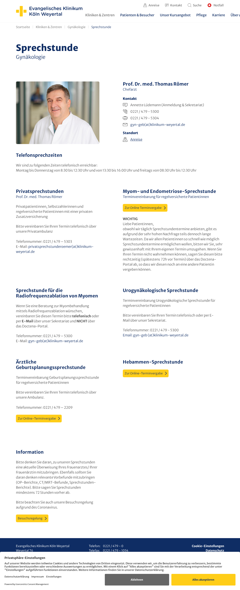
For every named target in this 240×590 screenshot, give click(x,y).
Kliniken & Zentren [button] (100, 15)
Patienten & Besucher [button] (137, 15)
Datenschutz (215, 550)
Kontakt (176, 5)
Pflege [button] (201, 15)
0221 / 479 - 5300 (144, 111)
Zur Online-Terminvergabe (37, 418)
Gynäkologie (77, 27)
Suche (197, 5)
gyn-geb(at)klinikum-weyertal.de (157, 124)
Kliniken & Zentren (49, 27)
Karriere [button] (218, 15)
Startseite (23, 27)
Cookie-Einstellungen (208, 546)
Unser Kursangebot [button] (175, 15)
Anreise (153, 5)
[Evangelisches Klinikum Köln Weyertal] (49, 11)
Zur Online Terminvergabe (143, 208)
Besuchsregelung (30, 518)
